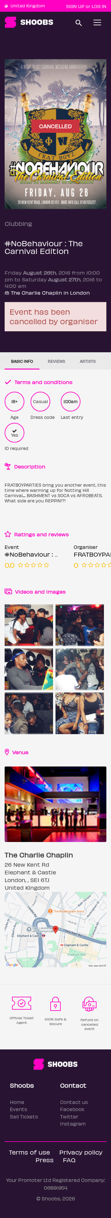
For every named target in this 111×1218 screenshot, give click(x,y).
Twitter (69, 1116)
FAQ (69, 1159)
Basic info (22, 361)
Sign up (75, 6)
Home (17, 1102)
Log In (99, 6)
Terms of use (29, 1152)
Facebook (72, 1109)
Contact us (74, 1102)
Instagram (73, 1123)
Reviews (56, 361)
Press (44, 1159)
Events (18, 1109)
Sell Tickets (24, 1116)
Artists (88, 361)
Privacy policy (80, 1152)
